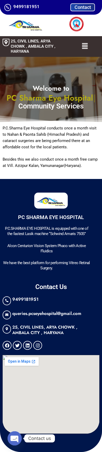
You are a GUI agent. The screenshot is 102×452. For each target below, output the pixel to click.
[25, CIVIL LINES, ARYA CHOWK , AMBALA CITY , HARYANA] (6, 42)
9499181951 (25, 299)
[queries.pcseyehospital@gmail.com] (7, 315)
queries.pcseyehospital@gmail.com (46, 313)
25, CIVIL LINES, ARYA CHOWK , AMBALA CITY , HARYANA (33, 46)
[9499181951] (7, 300)
